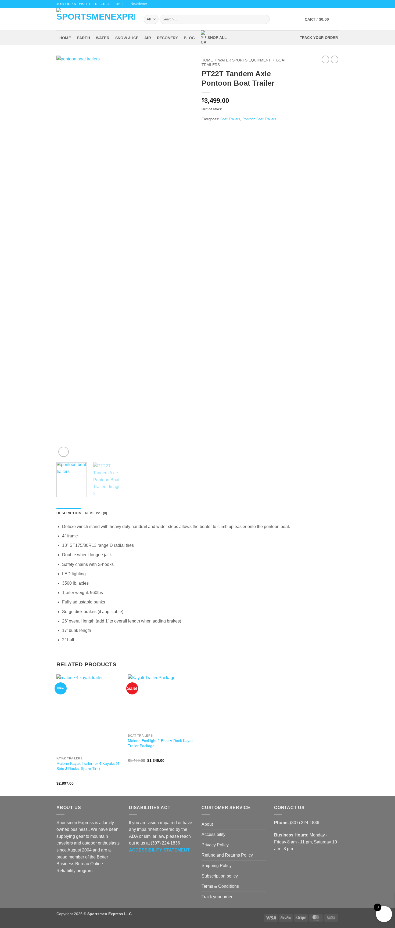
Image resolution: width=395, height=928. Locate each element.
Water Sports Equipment (244, 60)
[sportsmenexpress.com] (96, 19)
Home (207, 60)
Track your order (217, 896)
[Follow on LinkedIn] (79, 883)
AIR (147, 38)
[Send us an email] (330, 4)
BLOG (189, 38)
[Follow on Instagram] (320, 4)
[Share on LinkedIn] (231, 130)
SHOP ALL (217, 37)
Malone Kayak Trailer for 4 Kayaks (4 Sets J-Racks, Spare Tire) (87, 766)
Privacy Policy (215, 845)
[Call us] (335, 4)
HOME (65, 38)
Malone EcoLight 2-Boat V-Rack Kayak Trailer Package (160, 743)
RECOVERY (167, 38)
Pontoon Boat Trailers (259, 119)
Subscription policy (220, 876)
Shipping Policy (217, 865)
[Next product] (325, 59)
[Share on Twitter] (211, 130)
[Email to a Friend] (218, 130)
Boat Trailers (230, 119)
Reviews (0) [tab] (96, 513)
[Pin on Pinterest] (224, 130)
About (207, 824)
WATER (102, 38)
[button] (136, 4)
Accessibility (213, 834)
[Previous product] (334, 59)
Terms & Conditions (220, 886)
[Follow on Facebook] (315, 4)
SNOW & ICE (127, 38)
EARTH (83, 38)
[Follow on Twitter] (325, 4)
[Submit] (264, 19)
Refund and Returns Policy (227, 855)
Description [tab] (68, 513)
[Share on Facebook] (205, 130)
